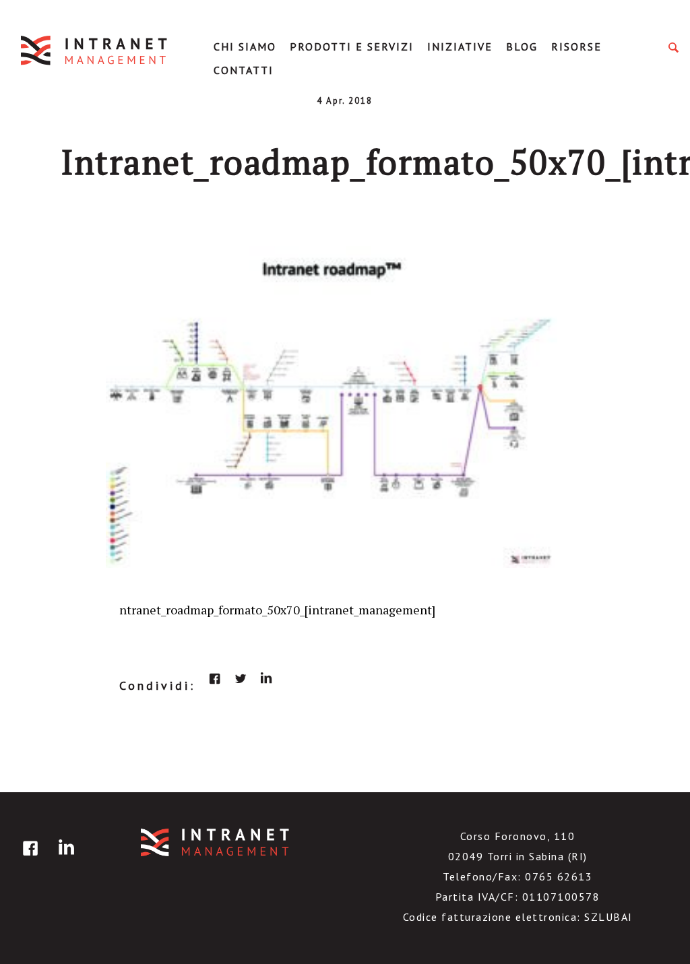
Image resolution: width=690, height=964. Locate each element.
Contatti (244, 70)
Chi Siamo (245, 46)
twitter (240, 678)
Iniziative (460, 46)
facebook (215, 678)
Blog (522, 46)
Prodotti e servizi (352, 46)
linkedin (266, 678)
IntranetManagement (95, 50)
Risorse (576, 46)
